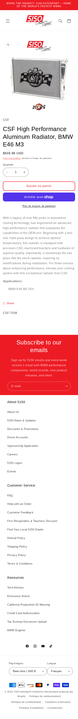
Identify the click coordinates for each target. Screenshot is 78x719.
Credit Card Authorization (23, 613)
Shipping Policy (17, 546)
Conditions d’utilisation (58, 702)
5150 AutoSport (22, 692)
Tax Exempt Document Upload (26, 621)
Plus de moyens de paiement (39, 206)
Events (11, 471)
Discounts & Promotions (23, 429)
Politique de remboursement (45, 696)
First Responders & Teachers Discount (32, 521)
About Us (13, 411)
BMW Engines (16, 630)
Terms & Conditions (19, 563)
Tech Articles (15, 587)
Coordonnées (55, 708)
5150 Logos (14, 462)
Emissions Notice (18, 596)
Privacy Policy (16, 555)
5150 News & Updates (21, 420)
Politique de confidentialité (26, 702)
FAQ (10, 495)
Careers (12, 454)
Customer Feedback (20, 512)
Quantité (8, 164)
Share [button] (10, 303)
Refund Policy (16, 538)
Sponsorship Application (22, 445)
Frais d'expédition (12, 158)
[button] (7, 21)
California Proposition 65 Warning (28, 604)
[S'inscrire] (66, 386)
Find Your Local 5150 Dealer (25, 529)
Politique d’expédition (31, 708)
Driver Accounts (17, 437)
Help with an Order (19, 504)
